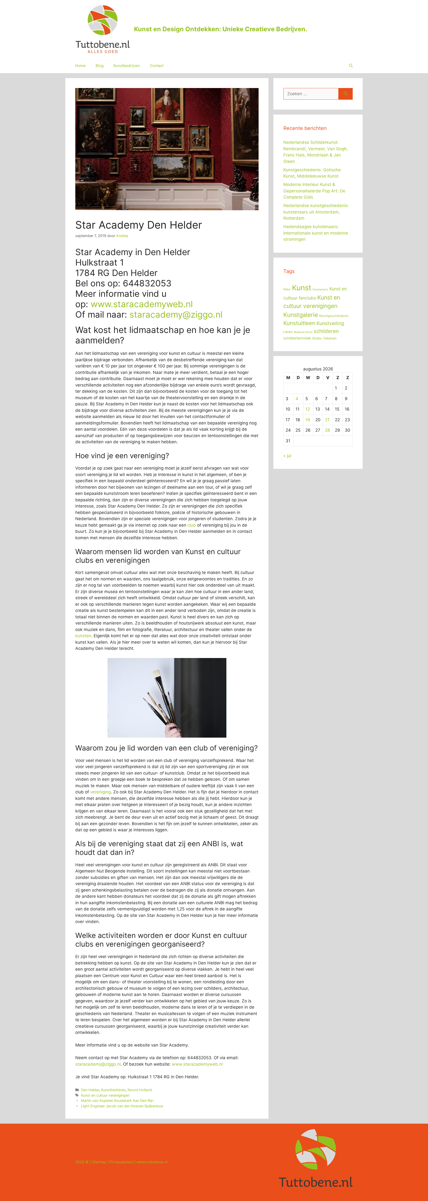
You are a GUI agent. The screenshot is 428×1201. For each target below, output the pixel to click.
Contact (156, 65)
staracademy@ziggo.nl (176, 314)
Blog (100, 65)
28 (327, 430)
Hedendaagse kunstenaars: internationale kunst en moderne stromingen (315, 233)
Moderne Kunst (303, 332)
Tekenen (330, 338)
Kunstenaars (320, 289)
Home (80, 65)
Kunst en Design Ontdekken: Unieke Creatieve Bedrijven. (220, 29)
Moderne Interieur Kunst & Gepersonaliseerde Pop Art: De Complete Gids (314, 191)
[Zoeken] (346, 94)
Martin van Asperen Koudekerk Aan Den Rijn (117, 1100)
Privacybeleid (121, 1162)
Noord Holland (140, 1090)
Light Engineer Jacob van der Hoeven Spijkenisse (122, 1106)
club (191, 525)
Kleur (287, 289)
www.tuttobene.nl (151, 1162)
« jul (287, 455)
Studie (317, 338)
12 (307, 409)
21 (327, 419)
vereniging (100, 791)
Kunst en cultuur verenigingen (105, 1095)
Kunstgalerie (300, 314)
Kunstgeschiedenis (333, 316)
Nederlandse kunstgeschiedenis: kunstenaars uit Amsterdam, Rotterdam (316, 212)
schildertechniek (297, 338)
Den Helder (90, 1090)
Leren (288, 332)
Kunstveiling (330, 323)
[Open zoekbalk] (351, 65)
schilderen (326, 331)
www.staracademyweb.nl (142, 304)
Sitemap (99, 1162)
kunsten (83, 635)
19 (307, 419)
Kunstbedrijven (126, 65)
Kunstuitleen (299, 323)
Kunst (301, 287)
